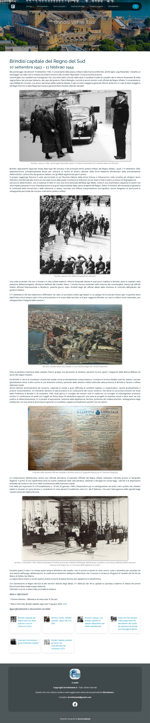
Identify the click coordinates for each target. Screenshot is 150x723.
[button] (135, 6)
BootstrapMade (84, 719)
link (64, 604)
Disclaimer (108, 692)
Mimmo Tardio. (61, 621)
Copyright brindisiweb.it (65, 687)
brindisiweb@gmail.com (79, 697)
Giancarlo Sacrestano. (128, 623)
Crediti (75, 682)
